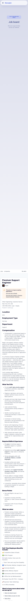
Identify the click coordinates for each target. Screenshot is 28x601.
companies (7, 271)
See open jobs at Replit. (11, 293)
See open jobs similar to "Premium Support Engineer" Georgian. (14, 296)
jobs (2, 271)
